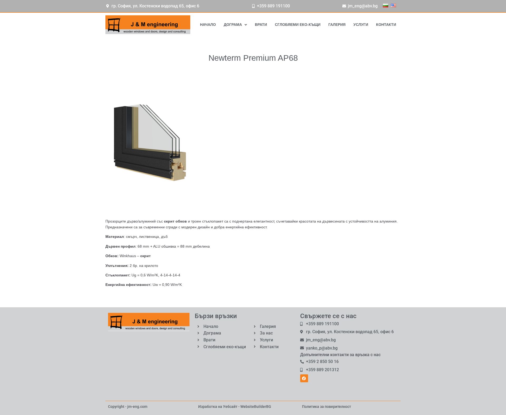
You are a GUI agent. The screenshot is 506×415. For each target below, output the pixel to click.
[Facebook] (304, 378)
